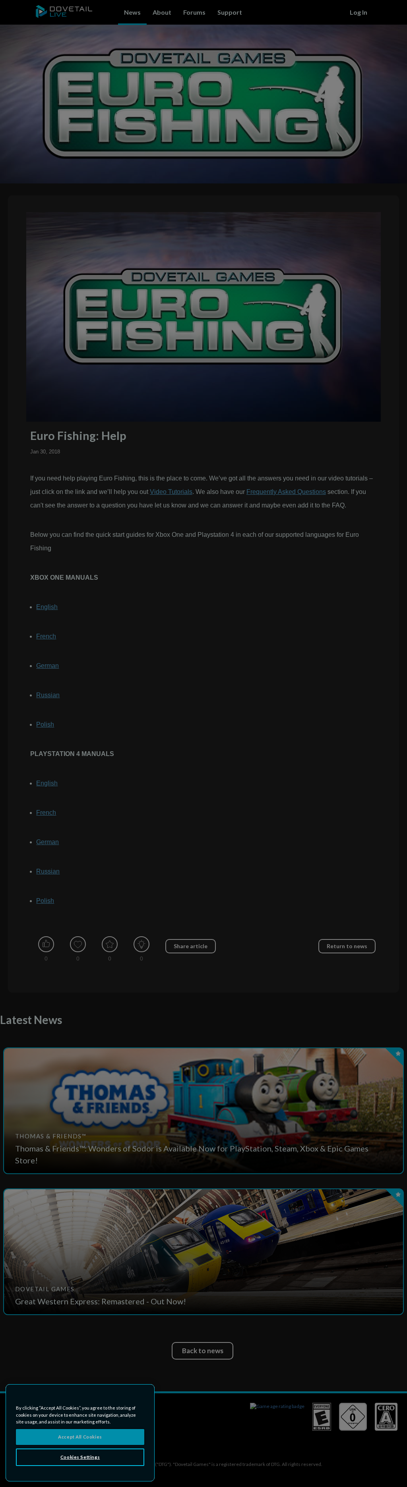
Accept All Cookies (80, 1436)
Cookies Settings (80, 1457)
